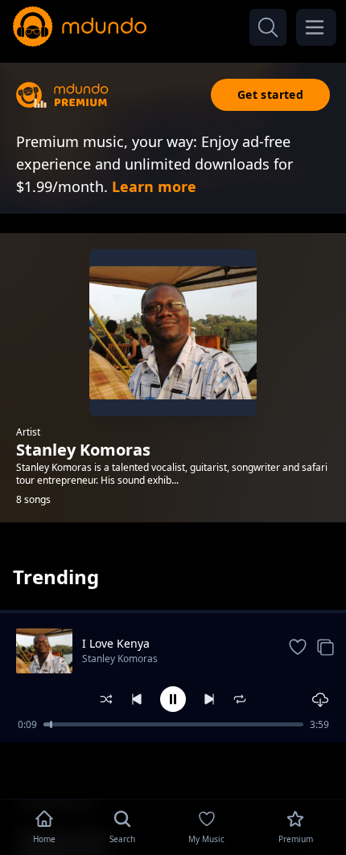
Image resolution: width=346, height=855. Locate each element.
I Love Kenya (116, 643)
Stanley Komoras (120, 658)
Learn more (154, 186)
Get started (270, 94)
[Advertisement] (173, 769)
